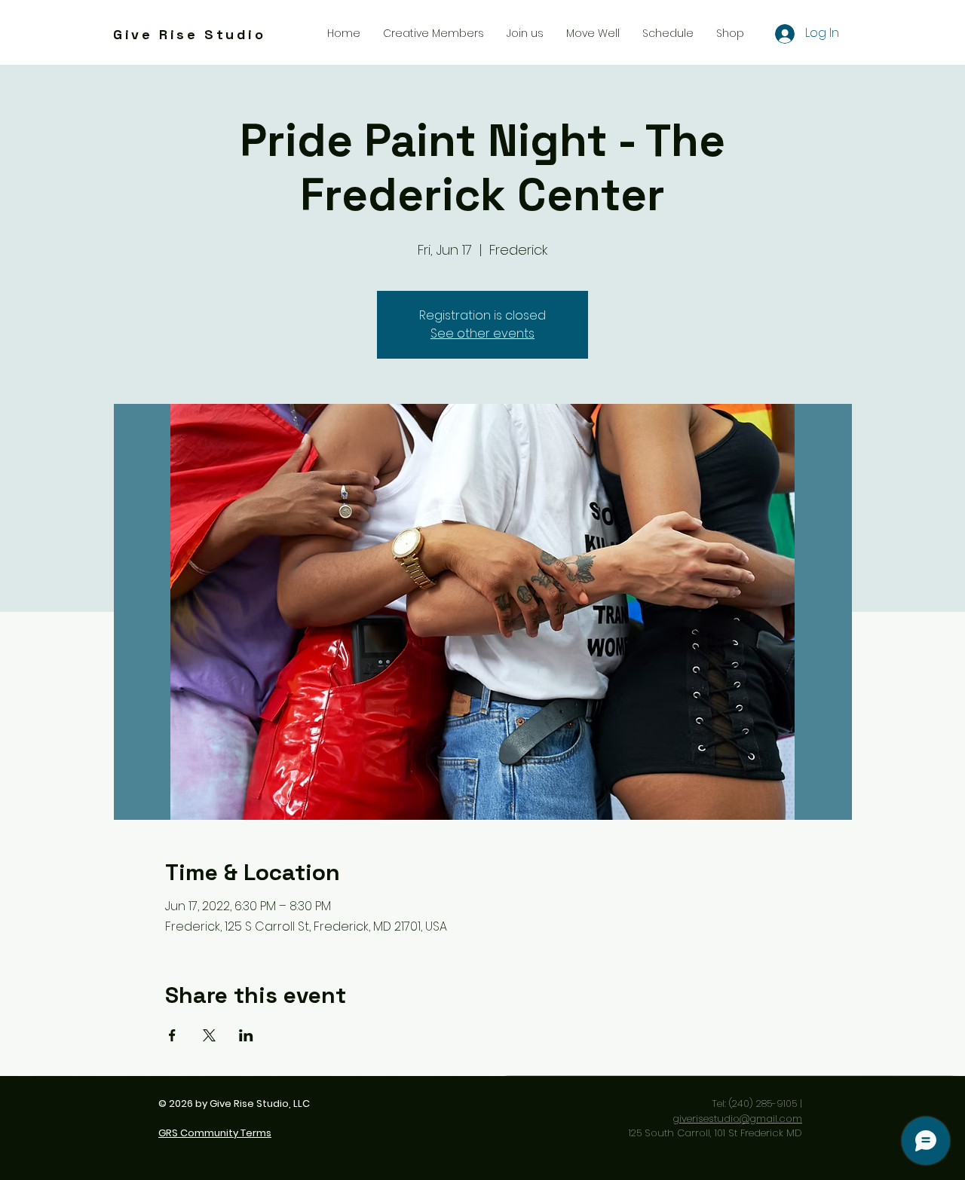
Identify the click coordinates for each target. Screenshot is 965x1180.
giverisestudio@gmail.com (737, 1118)
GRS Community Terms (214, 1133)
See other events (482, 333)
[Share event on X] (209, 1035)
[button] (525, 33)
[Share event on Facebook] (172, 1035)
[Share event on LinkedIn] (246, 1035)
